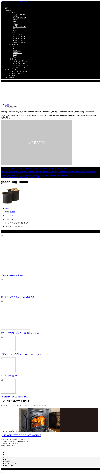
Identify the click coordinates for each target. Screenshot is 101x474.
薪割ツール (17, 51)
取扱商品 (8, 10)
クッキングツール (19, 38)
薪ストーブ (13, 12)
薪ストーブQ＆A (14, 73)
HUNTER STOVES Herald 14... (14, 397)
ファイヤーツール (19, 36)
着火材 (15, 55)
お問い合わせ (9, 77)
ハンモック (13, 59)
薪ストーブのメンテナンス (18, 75)
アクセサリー (13, 32)
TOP (6, 7)
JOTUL (15, 16)
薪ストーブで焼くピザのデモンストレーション (20, 333)
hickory (12, 212)
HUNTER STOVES (19, 18)
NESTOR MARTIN (19, 27)
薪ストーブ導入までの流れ (18, 71)
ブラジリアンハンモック (21, 63)
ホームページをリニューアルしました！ (18, 297)
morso (15, 23)
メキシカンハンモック (20, 65)
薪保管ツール (17, 53)
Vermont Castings (19, 14)
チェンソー (17, 57)
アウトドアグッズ (19, 42)
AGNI (14, 21)
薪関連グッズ (13, 44)
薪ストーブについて (12, 69)
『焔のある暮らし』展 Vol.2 (12, 275)
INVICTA (16, 25)
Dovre (15, 20)
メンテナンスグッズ (20, 40)
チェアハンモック (19, 67)
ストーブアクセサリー (20, 34)
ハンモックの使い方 (20, 61)
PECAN (15, 28)
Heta (14, 30)
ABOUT (7, 8)
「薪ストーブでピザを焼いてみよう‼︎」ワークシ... (22, 354)
